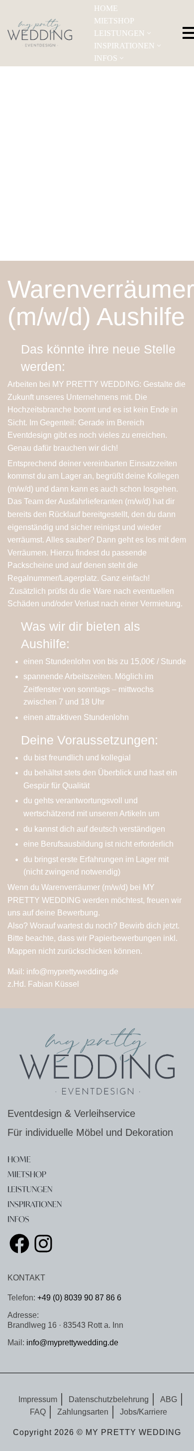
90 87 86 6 (102, 1297)
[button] (149, 33)
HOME (106, 8)
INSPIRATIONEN (34, 1204)
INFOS (18, 1219)
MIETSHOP (114, 20)
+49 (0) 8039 (58, 1297)
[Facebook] (19, 1244)
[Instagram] (43, 1244)
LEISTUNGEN (29, 1189)
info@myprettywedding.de (72, 1342)
